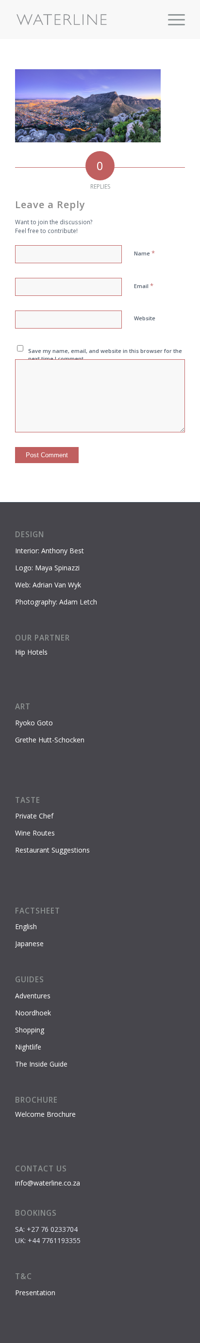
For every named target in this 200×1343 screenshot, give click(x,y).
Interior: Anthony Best (49, 550)
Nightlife (28, 1046)
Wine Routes (35, 832)
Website (144, 318)
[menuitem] (171, 19)
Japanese (29, 943)
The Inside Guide (41, 1064)
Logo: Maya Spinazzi (47, 567)
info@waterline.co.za (47, 1182)
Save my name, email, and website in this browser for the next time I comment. (105, 355)
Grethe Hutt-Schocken (49, 739)
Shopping (29, 1029)
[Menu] (171, 19)
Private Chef (34, 815)
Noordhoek (33, 1012)
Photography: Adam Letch (56, 601)
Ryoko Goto (34, 722)
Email (143, 285)
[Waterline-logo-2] (83, 19)
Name (144, 253)
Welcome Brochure (45, 1114)
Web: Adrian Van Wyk (48, 584)
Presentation (35, 1292)
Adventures (32, 995)
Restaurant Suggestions (52, 850)
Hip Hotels (31, 652)
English (26, 926)
